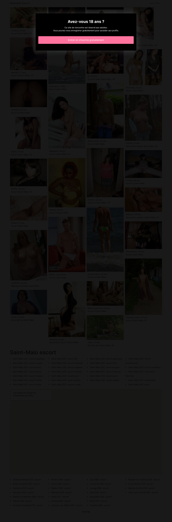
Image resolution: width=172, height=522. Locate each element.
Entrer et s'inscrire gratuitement (86, 40)
